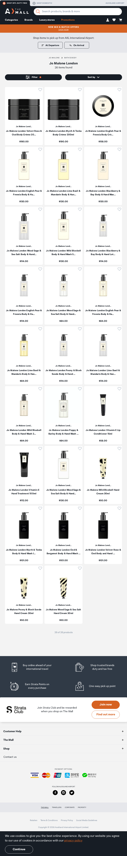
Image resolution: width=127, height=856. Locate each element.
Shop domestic (44, 3)
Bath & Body (70, 58)
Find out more (105, 714)
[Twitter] (71, 792)
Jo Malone (54, 58)
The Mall (45, 807)
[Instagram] (63, 792)
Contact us (10, 757)
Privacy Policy (67, 820)
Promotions (68, 19)
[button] (108, 19)
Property (82, 807)
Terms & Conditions (49, 820)
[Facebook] (55, 792)
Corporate (70, 807)
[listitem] (24, 116)
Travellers (57, 807)
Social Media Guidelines (86, 820)
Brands (28, 19)
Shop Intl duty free (17, 3)
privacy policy (73, 840)
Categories (11, 19)
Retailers (33, 820)
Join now (106, 704)
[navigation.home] (17, 12)
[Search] (38, 11)
